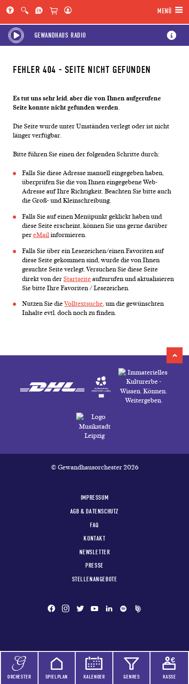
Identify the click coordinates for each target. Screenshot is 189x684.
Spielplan (56, 676)
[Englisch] (39, 11)
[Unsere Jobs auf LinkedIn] (109, 609)
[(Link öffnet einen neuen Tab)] (101, 387)
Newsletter (94, 552)
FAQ (94, 525)
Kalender (94, 676)
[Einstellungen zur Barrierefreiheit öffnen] (11, 11)
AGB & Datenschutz (94, 511)
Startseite (77, 279)
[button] (175, 355)
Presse (94, 565)
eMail (41, 235)
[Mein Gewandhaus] (66, 11)
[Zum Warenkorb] (53, 11)
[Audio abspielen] (16, 35)
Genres (131, 676)
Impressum (94, 497)
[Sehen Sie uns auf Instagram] (65, 609)
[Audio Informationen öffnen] (172, 35)
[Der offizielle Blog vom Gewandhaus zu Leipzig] (136, 609)
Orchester (19, 676)
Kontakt (94, 538)
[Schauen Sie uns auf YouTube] (94, 609)
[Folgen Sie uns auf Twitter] (80, 609)
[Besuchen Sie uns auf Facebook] (53, 609)
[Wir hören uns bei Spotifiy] (123, 609)
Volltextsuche (83, 303)
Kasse (169, 676)
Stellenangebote (94, 579)
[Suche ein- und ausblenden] (24, 11)
